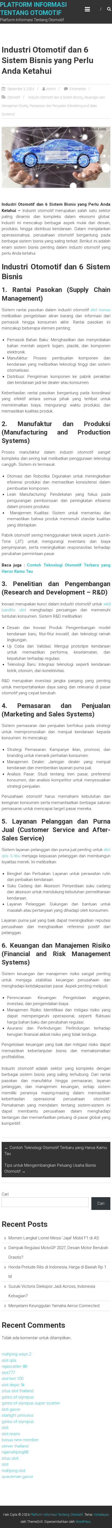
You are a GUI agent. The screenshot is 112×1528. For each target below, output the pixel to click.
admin (51, 89)
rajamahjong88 (15, 1452)
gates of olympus (18, 1397)
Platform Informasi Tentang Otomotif (56, 1515)
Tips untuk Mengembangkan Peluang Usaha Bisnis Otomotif (50, 1168)
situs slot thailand (17, 1390)
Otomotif (13, 97)
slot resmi (11, 1433)
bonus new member (20, 1439)
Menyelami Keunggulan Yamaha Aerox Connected (53, 1305)
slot (5, 1427)
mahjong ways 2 (16, 1354)
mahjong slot (13, 1470)
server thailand (15, 1446)
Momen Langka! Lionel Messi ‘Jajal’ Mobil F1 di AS (53, 1238)
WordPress (83, 1522)
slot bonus (100, 309)
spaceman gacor (17, 1476)
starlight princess (17, 1415)
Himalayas (101, 1515)
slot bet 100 (12, 1378)
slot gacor (11, 1409)
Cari (5, 1194)
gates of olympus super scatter (31, 1403)
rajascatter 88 (14, 1366)
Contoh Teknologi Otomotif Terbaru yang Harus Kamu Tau (55, 1150)
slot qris (9, 1360)
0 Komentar (77, 89)
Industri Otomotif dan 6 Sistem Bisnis (55, 97)
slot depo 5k (13, 1384)
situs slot (10, 1458)
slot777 (8, 1372)
